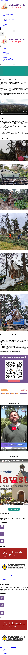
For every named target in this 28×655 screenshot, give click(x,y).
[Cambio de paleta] (14, 27)
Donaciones (5, 582)
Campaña (5, 580)
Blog (4, 25)
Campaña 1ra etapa (10, 19)
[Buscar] (0, 29)
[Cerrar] (2, 34)
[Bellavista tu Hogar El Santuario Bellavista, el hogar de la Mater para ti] (14, 5)
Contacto (5, 24)
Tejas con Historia (9, 23)
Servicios (8, 16)
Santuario (5, 579)
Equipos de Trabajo (10, 14)
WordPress (13, 575)
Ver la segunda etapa (14, 509)
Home (4, 578)
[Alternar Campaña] (23, 54)
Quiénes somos (9, 13)
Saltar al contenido (4, 0)
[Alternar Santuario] (23, 52)
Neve (1, 575)
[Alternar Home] (23, 48)
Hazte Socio (8, 21)
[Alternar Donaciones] (23, 57)
